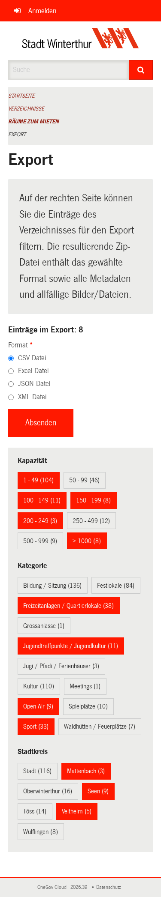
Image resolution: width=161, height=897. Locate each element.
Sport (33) (36, 726)
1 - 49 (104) (38, 480)
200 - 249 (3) (40, 520)
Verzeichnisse (26, 109)
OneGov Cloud (53, 887)
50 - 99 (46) (84, 480)
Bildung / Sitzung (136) (52, 585)
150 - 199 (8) (93, 500)
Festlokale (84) (115, 585)
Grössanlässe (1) (43, 625)
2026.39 (79, 887)
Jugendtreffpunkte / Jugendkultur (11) (70, 646)
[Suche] (141, 70)
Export (17, 135)
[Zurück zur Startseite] (80, 41)
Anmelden (42, 11)
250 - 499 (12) (91, 520)
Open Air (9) (38, 706)
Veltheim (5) (76, 811)
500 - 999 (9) (40, 541)
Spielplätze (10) (88, 706)
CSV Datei (32, 358)
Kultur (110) (38, 686)
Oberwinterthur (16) (47, 791)
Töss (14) (34, 811)
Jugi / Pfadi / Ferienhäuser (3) (61, 666)
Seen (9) (98, 791)
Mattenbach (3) (86, 771)
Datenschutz (110, 887)
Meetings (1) (85, 686)
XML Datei (32, 397)
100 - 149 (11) (42, 500)
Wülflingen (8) (40, 831)
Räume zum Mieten (33, 122)
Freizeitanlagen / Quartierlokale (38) (68, 605)
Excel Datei (33, 370)
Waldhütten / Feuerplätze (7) (99, 726)
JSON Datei (34, 383)
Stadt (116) (37, 771)
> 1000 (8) (87, 541)
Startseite (21, 96)
